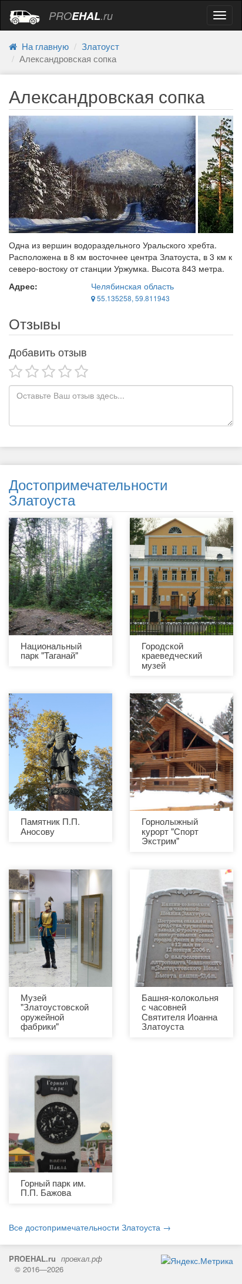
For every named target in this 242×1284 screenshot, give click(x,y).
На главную (43, 46)
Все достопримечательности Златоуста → (90, 1227)
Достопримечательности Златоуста (88, 492)
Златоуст (100, 46)
